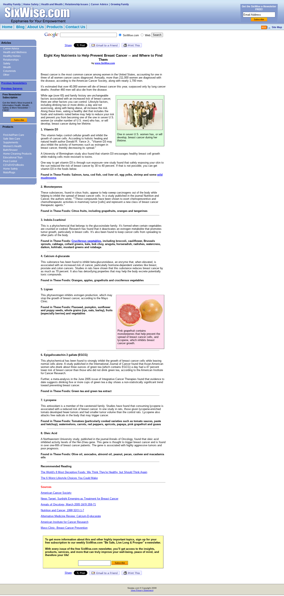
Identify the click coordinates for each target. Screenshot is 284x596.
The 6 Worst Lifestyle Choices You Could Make (69, 478)
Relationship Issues (76, 4)
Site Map (277, 27)
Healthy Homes (12, 56)
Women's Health (12, 146)
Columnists (9, 71)
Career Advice (99, 4)
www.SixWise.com (105, 63)
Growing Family (120, 4)
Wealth (7, 67)
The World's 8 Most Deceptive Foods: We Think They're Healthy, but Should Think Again (94, 472)
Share (68, 45)
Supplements (10, 142)
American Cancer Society (56, 492)
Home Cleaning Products (17, 153)
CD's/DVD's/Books (13, 165)
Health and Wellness (15, 52)
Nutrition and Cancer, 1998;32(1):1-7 (62, 510)
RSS (264, 27)
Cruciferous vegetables (86, 240)
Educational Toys (12, 157)
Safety (6, 63)
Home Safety (31, 4)
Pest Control (10, 161)
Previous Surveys (11, 88)
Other (6, 74)
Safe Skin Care (11, 138)
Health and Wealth (52, 4)
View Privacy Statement (142, 590)
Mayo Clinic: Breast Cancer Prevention (64, 527)
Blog (20, 27)
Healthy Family (12, 4)
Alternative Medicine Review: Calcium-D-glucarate (71, 516)
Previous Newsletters (14, 83)
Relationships (11, 59)
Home (7, 27)
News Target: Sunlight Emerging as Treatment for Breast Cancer (79, 498)
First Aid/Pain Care (13, 135)
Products (55, 27)
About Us (35, 27)
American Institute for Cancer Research (64, 522)
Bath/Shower (10, 150)
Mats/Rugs (9, 172)
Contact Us (75, 27)
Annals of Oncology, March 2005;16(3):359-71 (68, 504)
